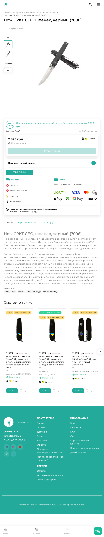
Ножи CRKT (10, 291)
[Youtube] (20, 447)
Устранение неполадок (50, 475)
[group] (58, 77)
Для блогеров (78, 452)
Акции (40, 423)
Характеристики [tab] (27, 222)
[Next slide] (8, 70)
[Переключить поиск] (90, 4)
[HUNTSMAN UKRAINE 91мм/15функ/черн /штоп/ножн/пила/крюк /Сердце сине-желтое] (52, 330)
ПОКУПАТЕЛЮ (45, 418)
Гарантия (75, 427)
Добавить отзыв (90, 131)
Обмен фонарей (46, 479)
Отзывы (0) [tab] (46, 222)
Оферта (41, 445)
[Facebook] (6, 447)
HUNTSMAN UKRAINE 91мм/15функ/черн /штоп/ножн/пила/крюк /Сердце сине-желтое (51, 360)
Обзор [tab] (9, 222)
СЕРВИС (42, 466)
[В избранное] (21, 390)
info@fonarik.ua (12, 436)
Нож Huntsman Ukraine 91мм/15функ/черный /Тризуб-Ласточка (84, 360)
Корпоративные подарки (84, 448)
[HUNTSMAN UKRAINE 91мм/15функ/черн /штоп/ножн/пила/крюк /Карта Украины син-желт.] (19, 330)
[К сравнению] (26, 390)
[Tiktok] (6, 454)
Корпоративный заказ (21, 163)
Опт (72, 436)
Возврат (41, 436)
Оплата (41, 427)
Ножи (21, 291)
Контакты (42, 440)
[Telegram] (13, 454)
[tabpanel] (52, 262)
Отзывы (41, 471)
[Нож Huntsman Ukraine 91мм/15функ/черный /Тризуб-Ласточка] (85, 330)
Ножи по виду (34, 291)
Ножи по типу (50, 291)
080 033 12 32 (11, 431)
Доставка (42, 431)
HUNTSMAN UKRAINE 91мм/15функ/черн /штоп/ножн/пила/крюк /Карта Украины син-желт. (18, 362)
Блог (73, 423)
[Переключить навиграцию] (98, 4)
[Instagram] (13, 447)
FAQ (72, 431)
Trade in (19, 172)
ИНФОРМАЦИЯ (79, 418)
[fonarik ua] (6, 4)
